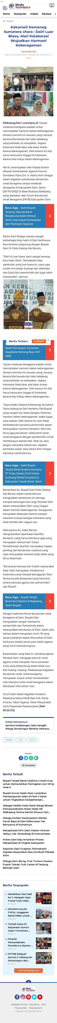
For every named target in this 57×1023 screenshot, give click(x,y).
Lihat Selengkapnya (28, 970)
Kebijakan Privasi (19, 1004)
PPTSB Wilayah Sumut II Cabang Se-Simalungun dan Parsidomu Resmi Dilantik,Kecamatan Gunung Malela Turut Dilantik (20, 957)
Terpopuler (20, 13)
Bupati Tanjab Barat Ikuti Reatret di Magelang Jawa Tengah (23, 601)
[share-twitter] (26, 758)
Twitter (36, 1001)
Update (39, 341)
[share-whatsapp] (31, 758)
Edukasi (46, 13)
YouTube (42, 1001)
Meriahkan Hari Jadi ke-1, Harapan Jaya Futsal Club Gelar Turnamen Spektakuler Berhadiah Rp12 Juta (20, 897)
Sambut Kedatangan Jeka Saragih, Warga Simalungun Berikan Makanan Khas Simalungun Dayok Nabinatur (27, 727)
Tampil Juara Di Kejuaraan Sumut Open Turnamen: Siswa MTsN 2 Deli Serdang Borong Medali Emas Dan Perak (18, 927)
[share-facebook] (21, 758)
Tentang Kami (35, 1008)
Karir (43, 1004)
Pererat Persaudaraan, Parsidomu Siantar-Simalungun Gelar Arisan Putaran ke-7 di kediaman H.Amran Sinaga (20, 942)
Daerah (9, 740)
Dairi (21, 740)
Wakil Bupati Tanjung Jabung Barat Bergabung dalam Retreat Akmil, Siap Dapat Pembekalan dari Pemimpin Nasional (23, 215)
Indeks (34, 13)
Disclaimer (34, 1004)
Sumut (32, 740)
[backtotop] (28, 983)
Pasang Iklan (21, 1008)
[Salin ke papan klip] (36, 758)
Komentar (30, 765)
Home (6, 13)
